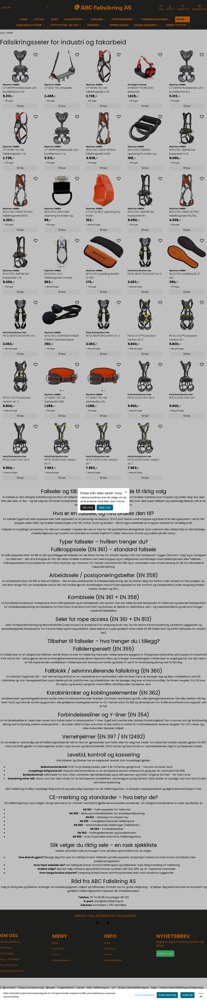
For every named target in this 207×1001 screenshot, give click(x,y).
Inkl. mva (88, 507)
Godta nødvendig (167, 995)
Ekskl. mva (104, 507)
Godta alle (187, 995)
